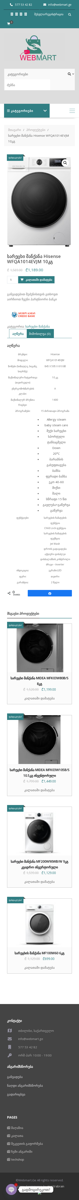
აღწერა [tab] (18, 334)
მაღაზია (17, 1128)
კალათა (17, 1136)
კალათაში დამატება (39, 279)
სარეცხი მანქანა (37, 326)
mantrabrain (55, 1186)
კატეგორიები (22, 111)
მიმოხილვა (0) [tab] (40, 334)
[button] (65, 163)
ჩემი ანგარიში (21, 1151)
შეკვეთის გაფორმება (27, 1144)
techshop (17, 1159)
